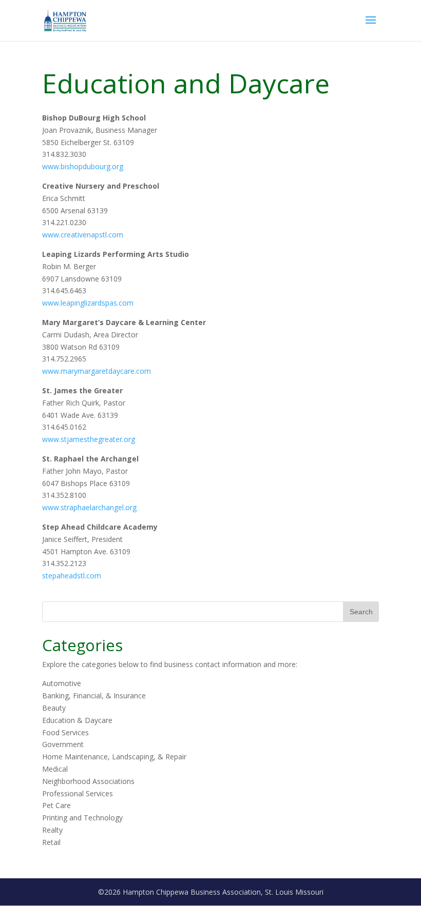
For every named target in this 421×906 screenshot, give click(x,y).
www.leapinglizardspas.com (87, 303)
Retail (51, 842)
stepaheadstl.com (71, 575)
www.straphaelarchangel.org (89, 507)
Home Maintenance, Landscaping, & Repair (114, 756)
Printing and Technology (82, 817)
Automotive (61, 683)
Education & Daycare (77, 720)
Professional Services (77, 793)
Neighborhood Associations (88, 781)
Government (63, 744)
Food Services (65, 732)
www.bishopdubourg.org (82, 166)
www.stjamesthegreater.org (88, 439)
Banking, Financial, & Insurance (94, 695)
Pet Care (56, 805)
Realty (52, 830)
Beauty (54, 708)
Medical (55, 769)
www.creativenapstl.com (82, 234)
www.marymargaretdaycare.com (96, 371)
